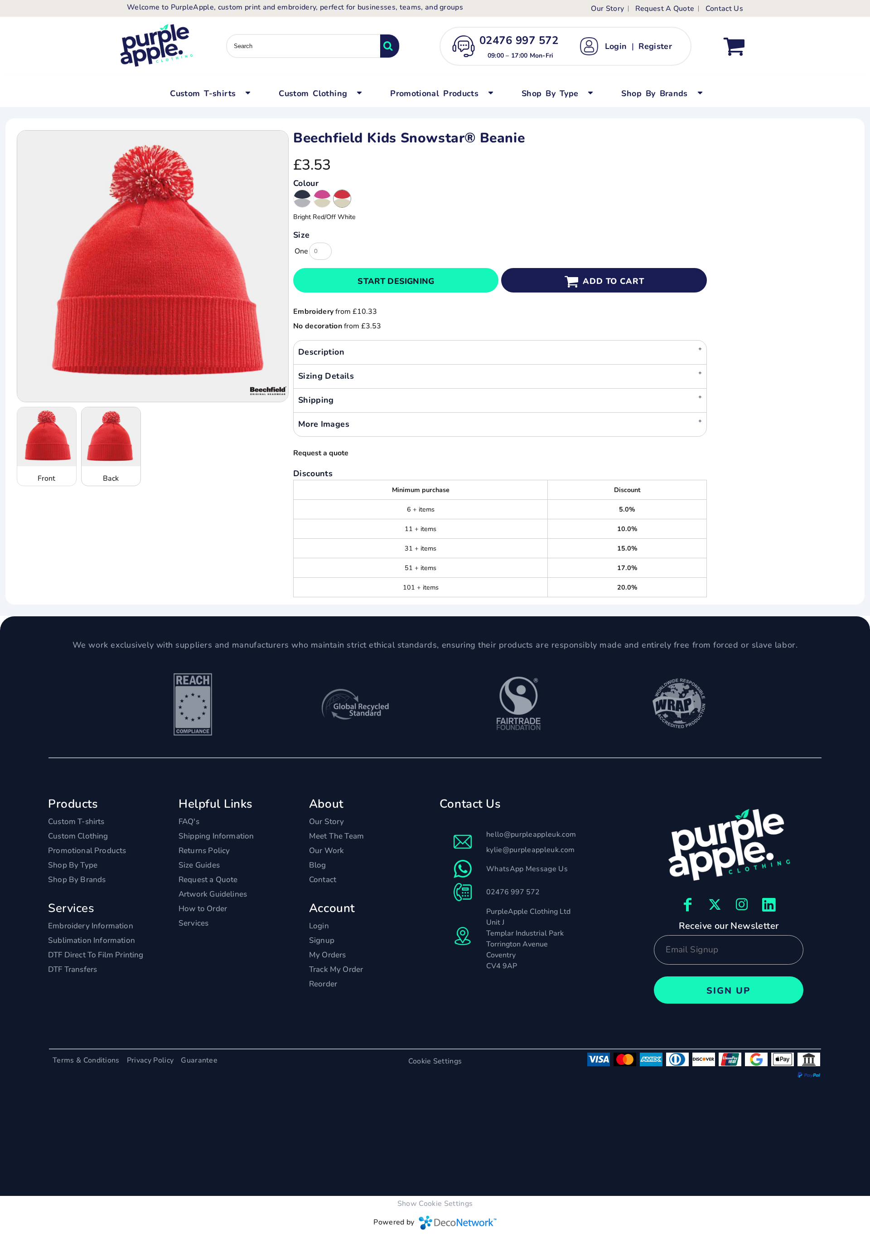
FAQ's (189, 821)
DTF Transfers (72, 969)
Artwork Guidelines (213, 894)
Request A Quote (665, 9)
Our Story (607, 9)
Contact (322, 879)
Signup (321, 940)
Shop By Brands (77, 879)
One (301, 251)
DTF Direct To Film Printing (96, 955)
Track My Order (336, 969)
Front (46, 478)
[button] (209, 92)
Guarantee (199, 1060)
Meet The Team (336, 836)
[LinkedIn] (769, 904)
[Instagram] (742, 904)
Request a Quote (208, 879)
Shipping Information (216, 836)
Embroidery (313, 312)
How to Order (203, 908)
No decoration (317, 326)
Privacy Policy (150, 1060)
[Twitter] (715, 904)
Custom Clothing (78, 836)
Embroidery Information (90, 926)
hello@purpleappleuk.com (531, 834)
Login (616, 46)
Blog (317, 865)
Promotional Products (87, 850)
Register (655, 46)
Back (111, 478)
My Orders (327, 955)
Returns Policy (204, 850)
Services (193, 923)
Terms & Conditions (86, 1060)
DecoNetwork (458, 1223)
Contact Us (724, 9)
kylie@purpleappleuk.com (530, 850)
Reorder (323, 984)
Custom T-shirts (76, 821)
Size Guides (199, 865)
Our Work (326, 850)
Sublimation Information (91, 940)
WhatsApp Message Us (527, 869)
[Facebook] (688, 904)
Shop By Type (72, 865)
